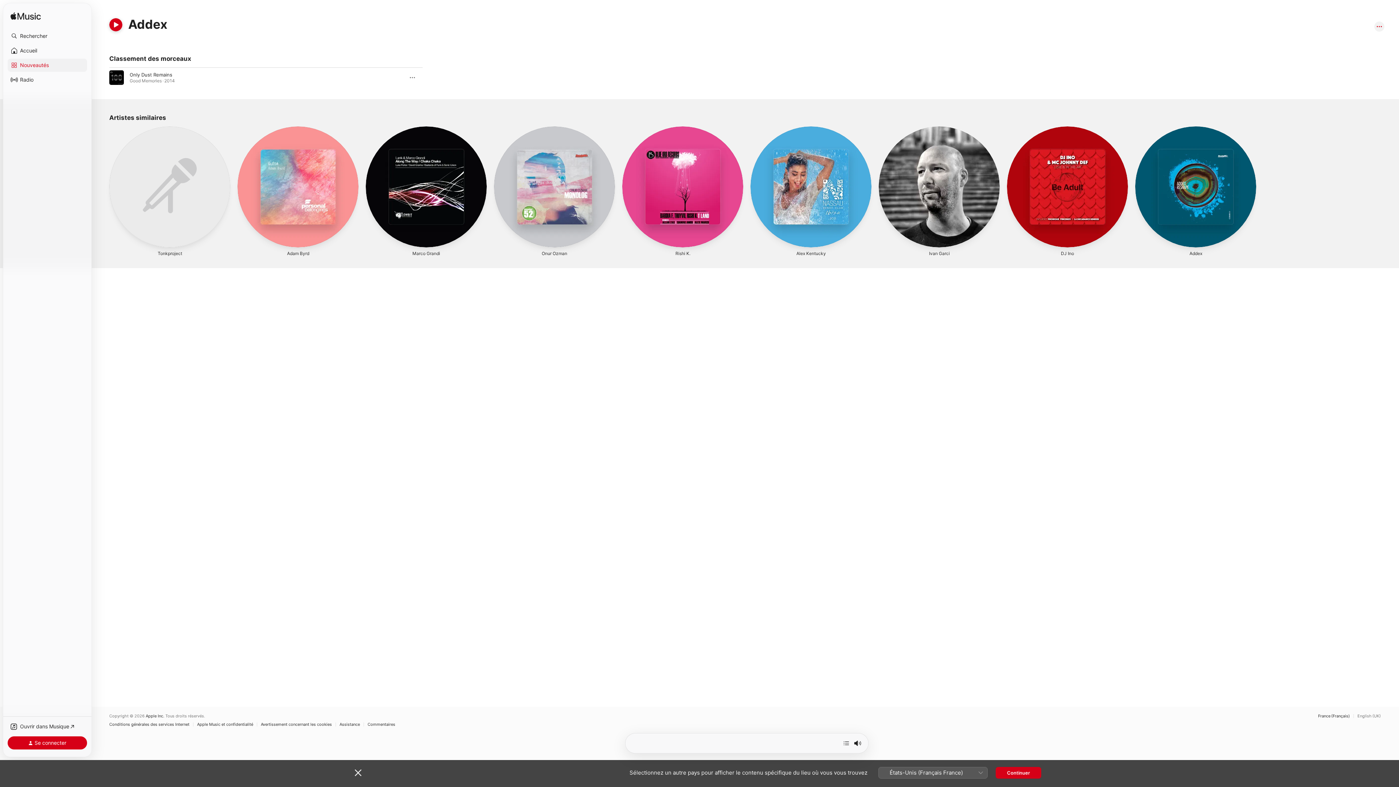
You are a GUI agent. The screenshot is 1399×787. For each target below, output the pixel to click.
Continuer (1018, 773)
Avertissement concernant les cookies (296, 725)
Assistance (350, 725)
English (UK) (1369, 716)
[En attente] (846, 743)
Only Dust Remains (151, 75)
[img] (26, 16)
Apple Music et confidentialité (225, 725)
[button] (47, 36)
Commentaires (381, 725)
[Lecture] (115, 24)
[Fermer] (358, 773)
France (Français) (1334, 716)
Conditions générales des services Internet (149, 725)
